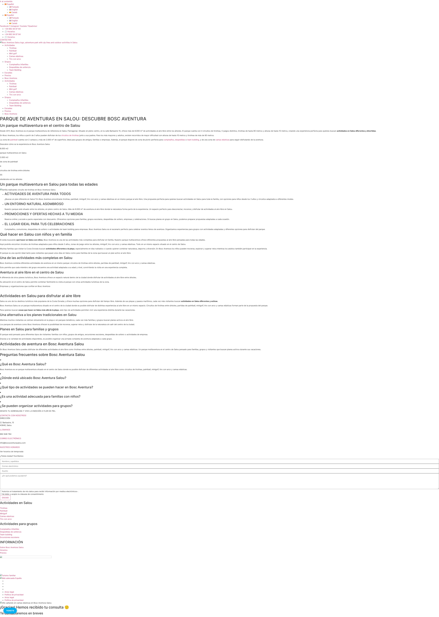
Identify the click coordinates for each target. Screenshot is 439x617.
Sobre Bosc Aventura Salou (12, 547)
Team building (6, 534)
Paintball (13, 51)
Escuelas (8, 72)
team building (193, 140)
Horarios (3, 550)
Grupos (8, 62)
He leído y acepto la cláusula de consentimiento (23, 494)
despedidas (180, 140)
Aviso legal (9, 592)
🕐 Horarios (10, 31)
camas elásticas (222, 140)
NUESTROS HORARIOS (10, 447)
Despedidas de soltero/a (19, 67)
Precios (8, 75)
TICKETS (10, 610)
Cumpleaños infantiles (18, 64)
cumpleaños (169, 140)
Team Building (15, 70)
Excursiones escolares (9, 537)
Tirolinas (12, 48)
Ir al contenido (6, 1)
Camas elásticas (16, 56)
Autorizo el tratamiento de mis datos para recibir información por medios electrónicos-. (40, 491)
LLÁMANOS (5, 430)
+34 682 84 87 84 (13, 29)
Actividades (10, 45)
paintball (14, 140)
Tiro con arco (15, 59)
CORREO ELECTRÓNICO (10, 438)
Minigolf (3, 513)
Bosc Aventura (11, 78)
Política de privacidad (14, 594)
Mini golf (13, 53)
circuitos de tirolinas (70, 135)
